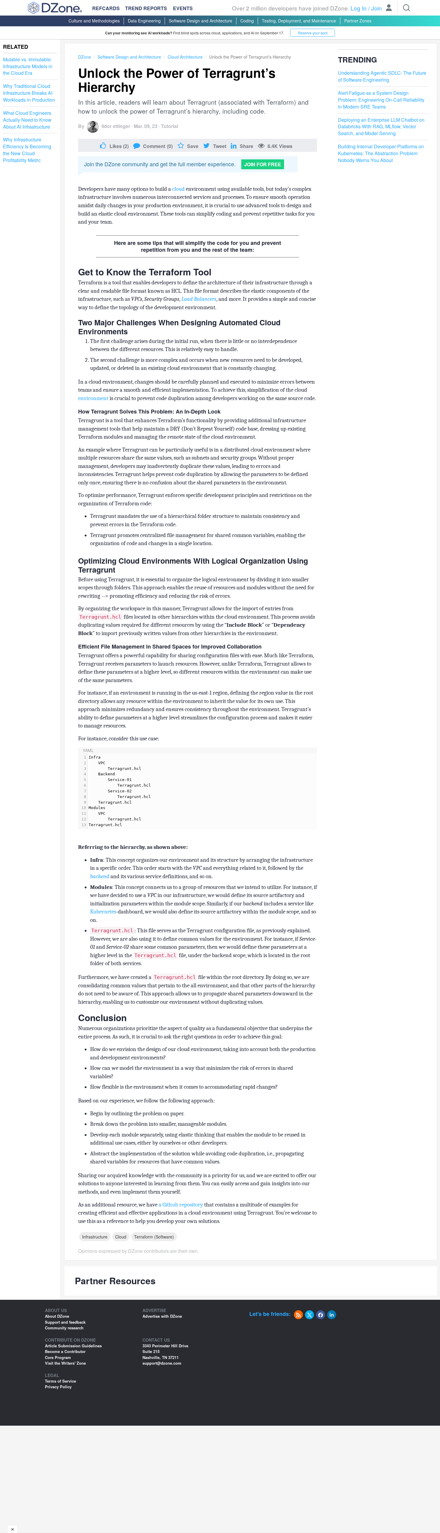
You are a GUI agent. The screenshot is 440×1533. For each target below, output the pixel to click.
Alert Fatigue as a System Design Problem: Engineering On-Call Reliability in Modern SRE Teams (381, 100)
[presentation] (202, 791)
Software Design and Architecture (200, 21)
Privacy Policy (58, 1386)
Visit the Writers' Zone (65, 1363)
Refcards (106, 8)
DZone (84, 57)
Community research (64, 1328)
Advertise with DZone (162, 1316)
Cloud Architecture (185, 57)
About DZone (57, 1316)
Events (183, 8)
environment (93, 398)
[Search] (406, 7)
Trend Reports (146, 8)
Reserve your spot (312, 32)
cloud (178, 189)
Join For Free (262, 164)
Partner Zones (357, 21)
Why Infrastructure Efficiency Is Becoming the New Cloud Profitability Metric (27, 150)
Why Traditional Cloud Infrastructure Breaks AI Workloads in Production (29, 93)
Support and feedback (65, 1322)
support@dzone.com (161, 1363)
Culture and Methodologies (94, 21)
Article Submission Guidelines (73, 1346)
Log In (359, 8)
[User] (389, 8)
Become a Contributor (65, 1351)
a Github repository (181, 1204)
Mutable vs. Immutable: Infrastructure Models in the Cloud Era (27, 66)
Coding (247, 21)
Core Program (58, 1357)
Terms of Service (60, 1381)
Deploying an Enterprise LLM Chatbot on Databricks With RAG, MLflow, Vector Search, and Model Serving (381, 127)
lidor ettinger (115, 126)
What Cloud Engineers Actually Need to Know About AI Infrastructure (27, 120)
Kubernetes (103, 911)
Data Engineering (144, 21)
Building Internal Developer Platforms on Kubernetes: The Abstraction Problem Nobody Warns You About (381, 153)
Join (376, 8)
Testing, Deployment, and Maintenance (299, 21)
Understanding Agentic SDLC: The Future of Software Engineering (382, 76)
